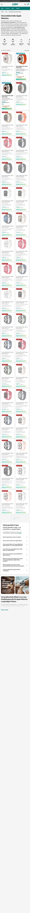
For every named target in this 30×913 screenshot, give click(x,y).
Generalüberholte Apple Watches (15, 11)
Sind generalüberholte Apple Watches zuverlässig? (11, 570)
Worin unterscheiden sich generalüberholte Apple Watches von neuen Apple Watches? (13, 545)
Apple (2, 8)
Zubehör (18, 8)
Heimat (2, 11)
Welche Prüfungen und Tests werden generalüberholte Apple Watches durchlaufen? (13, 565)
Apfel (6, 11)
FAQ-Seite (19, 533)
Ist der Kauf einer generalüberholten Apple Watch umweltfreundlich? (12, 549)
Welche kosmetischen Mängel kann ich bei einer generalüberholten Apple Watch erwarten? (13, 560)
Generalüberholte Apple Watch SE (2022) (22, 152)
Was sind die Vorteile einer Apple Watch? (12, 540)
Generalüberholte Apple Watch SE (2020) (22, 455)
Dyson (12, 8)
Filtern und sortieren (6, 50)
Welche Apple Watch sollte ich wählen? (12, 537)
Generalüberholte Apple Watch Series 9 (7, 152)
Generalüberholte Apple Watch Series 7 (8, 329)
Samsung (7, 8)
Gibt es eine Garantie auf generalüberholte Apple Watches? (12, 554)
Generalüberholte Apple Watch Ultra (7, 68)
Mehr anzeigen (4, 609)
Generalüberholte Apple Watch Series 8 (7, 253)
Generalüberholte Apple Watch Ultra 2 (22, 98)
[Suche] (25, 4)
